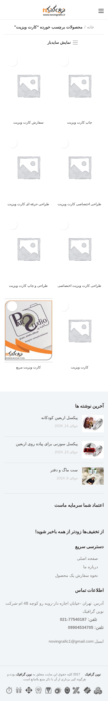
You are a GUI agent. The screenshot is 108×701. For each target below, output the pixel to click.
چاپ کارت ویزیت (79, 122)
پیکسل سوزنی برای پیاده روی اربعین (47, 443)
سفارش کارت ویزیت (28, 122)
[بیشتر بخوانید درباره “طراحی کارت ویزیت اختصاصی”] (63, 225)
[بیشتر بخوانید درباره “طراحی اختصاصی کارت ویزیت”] (63, 143)
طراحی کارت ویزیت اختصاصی (79, 286)
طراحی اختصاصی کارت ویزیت (79, 204)
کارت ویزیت (79, 367)
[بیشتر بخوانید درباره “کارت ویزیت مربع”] (12, 306)
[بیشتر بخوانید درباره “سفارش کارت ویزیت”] (12, 61)
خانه (90, 27)
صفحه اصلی (87, 558)
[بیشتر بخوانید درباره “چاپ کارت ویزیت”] (63, 61)
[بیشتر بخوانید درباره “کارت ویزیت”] (63, 306)
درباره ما (90, 566)
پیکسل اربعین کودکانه (59, 417)
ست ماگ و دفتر (64, 470)
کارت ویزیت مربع (28, 367)
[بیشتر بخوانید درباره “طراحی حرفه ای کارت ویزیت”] (12, 143)
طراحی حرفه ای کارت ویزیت (28, 204)
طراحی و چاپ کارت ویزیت (28, 286)
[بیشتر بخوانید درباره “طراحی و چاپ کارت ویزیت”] (12, 225)
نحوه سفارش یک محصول (76, 575)
